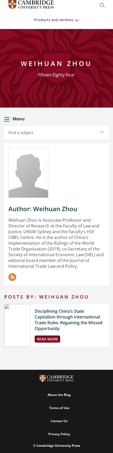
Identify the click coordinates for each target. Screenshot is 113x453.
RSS (12, 277)
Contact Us (59, 421)
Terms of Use (59, 408)
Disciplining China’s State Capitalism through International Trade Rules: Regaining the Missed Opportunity (68, 319)
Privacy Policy (59, 434)
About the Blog (59, 395)
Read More (47, 339)
